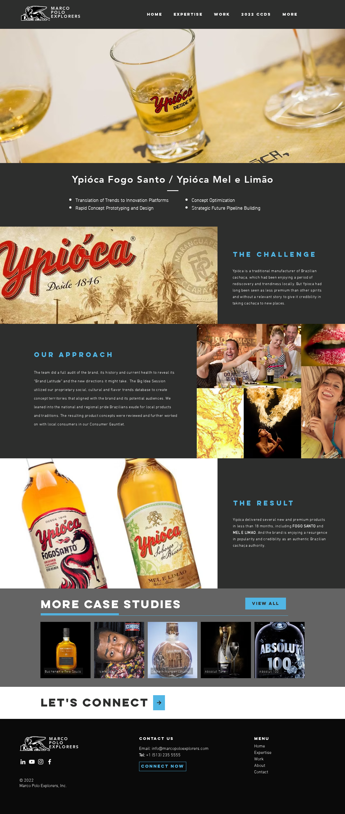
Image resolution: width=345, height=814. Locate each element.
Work (259, 759)
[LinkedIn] (22, 761)
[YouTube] (31, 761)
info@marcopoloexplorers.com (180, 748)
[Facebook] (49, 761)
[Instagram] (40, 761)
